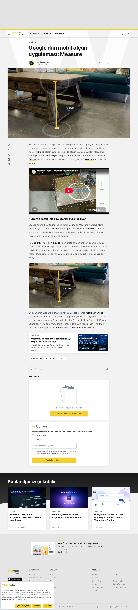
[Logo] (18, 33)
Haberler (32, 575)
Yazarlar (95, 578)
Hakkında (95, 575)
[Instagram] (111, 606)
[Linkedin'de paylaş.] (9, 164)
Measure (61, 358)
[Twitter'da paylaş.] (9, 159)
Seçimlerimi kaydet (54, 460)
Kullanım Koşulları (119, 587)
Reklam (94, 584)
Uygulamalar (34, 358)
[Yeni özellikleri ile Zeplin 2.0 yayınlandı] (43, 548)
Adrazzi (34, 351)
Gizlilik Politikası (119, 584)
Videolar (32, 581)
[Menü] (9, 34)
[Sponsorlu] (93, 342)
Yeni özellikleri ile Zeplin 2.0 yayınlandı (78, 543)
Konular (47, 33)
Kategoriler (35, 33)
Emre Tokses (99, 527)
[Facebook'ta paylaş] (9, 155)
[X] (97, 606)
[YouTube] (106, 606)
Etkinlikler (59, 33)
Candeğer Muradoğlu (17, 527)
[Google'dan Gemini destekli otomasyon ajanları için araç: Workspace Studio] (111, 498)
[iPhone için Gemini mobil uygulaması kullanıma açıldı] (69, 498)
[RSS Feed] (125, 606)
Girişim (52, 581)
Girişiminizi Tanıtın (98, 587)
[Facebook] (121, 606)
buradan (76, 327)
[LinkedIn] (102, 606)
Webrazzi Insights (35, 578)
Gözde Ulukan (57, 527)
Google (48, 358)
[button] (69, 285)
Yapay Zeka (56, 511)
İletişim (94, 590)
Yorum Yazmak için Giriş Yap (69, 414)
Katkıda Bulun (97, 581)
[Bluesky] (116, 606)
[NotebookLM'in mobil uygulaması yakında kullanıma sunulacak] (27, 498)
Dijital (12, 511)
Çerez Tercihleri (119, 581)
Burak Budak (62, 552)
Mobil (31, 42)
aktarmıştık (52, 155)
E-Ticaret (53, 578)
